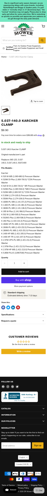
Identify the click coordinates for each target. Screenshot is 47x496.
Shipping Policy (36, 485)
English (22, 457)
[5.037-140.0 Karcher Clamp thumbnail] (5, 110)
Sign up (37, 445)
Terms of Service (8, 485)
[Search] (42, 40)
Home (4, 57)
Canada (22, 464)
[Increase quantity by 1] (24, 263)
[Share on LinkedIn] (13, 307)
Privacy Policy (23, 488)
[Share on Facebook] (3, 307)
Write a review (23, 351)
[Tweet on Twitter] (8, 307)
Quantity (4, 258)
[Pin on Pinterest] (18, 307)
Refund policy (22, 485)
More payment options (23, 286)
